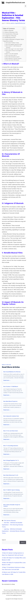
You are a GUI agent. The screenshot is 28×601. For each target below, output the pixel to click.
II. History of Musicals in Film (11, 32)
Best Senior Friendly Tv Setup (12, 42)
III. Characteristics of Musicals (11, 34)
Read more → (7, 380)
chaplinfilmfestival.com (15, 2)
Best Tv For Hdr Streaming (12, 53)
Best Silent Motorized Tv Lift (10, 475)
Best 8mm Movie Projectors (10, 401)
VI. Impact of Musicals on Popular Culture (14, 39)
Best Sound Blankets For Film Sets (12, 371)
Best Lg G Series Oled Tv (11, 55)
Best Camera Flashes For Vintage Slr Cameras (14, 51)
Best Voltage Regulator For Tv (11, 460)
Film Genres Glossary (10, 520)
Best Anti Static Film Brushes (13, 60)
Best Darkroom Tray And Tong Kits (13, 58)
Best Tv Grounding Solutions (10, 445)
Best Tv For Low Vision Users (10, 431)
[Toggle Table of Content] (23, 28)
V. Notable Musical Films (9, 37)
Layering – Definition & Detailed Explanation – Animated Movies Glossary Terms (13, 531)
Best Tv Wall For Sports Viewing (11, 490)
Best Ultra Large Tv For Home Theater (14, 49)
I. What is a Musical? (8, 30)
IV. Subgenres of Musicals (10, 36)
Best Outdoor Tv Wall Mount (10, 386)
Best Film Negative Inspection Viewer (14, 44)
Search (4, 540)
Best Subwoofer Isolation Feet (11, 416)
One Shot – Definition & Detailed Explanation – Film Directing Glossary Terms (12, 525)
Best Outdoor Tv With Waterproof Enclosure (13, 46)
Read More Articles (8, 41)
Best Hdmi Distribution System (12, 56)
